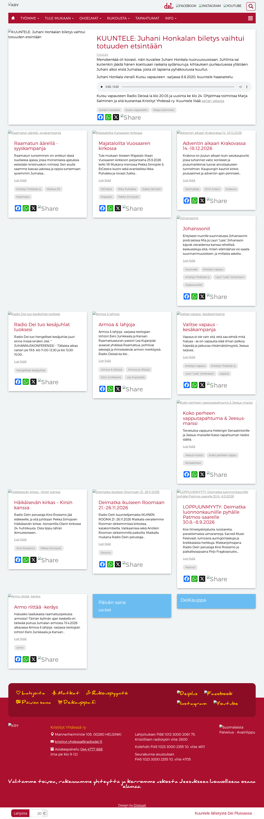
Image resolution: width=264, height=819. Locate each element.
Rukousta (117, 18)
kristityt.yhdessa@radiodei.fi (78, 741)
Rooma (106, 552)
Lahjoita (20, 813)
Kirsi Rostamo (25, 548)
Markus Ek (53, 189)
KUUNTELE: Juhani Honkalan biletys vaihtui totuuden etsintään (170, 42)
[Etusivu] (13, 18)
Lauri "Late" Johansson (229, 277)
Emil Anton (212, 189)
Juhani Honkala (109, 110)
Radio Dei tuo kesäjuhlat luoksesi (42, 327)
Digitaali (140, 805)
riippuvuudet (193, 284)
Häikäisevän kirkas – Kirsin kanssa (43, 504)
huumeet (191, 269)
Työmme (28, 18)
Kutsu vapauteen (136, 110)
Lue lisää (20, 180)
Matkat (68, 693)
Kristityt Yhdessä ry (28, 189)
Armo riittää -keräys (36, 607)
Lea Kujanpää (136, 377)
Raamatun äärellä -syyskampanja (36, 145)
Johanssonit (196, 228)
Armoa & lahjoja (117, 324)
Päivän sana (35, 702)
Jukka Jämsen (151, 189)
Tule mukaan (58, 18)
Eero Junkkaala (111, 377)
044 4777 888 (91, 749)
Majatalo (106, 196)
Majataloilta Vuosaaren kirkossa (124, 145)
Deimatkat (192, 189)
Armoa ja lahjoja (139, 369)
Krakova (231, 189)
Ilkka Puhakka (127, 189)
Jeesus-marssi (194, 455)
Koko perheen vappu (222, 455)
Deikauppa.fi (79, 702)
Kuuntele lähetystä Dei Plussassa (223, 813)
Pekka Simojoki (128, 196)
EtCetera (106, 189)
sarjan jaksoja (213, 101)
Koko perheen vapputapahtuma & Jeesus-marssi (214, 418)
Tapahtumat (147, 18)
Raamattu (23, 196)
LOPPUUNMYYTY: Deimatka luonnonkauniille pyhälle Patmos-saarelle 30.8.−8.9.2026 (214, 514)
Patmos (190, 567)
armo (20, 647)
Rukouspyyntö (109, 693)
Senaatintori (193, 462)
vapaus (224, 373)
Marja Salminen (163, 110)
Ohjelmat (89, 18)
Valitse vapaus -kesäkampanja (200, 327)
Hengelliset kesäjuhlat (30, 370)
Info (170, 18)
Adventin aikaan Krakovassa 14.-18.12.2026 (214, 145)
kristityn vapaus (213, 269)
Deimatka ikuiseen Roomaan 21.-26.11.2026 (131, 504)
